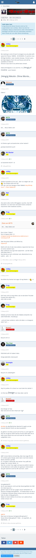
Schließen (16, 556)
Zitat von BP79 (7, 223)
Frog (16, 260)
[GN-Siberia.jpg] (16, 104)
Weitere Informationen (7, 556)
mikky (4, 20)
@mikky (3, 426)
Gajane (3, 243)
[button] (2, 2)
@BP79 (3, 514)
